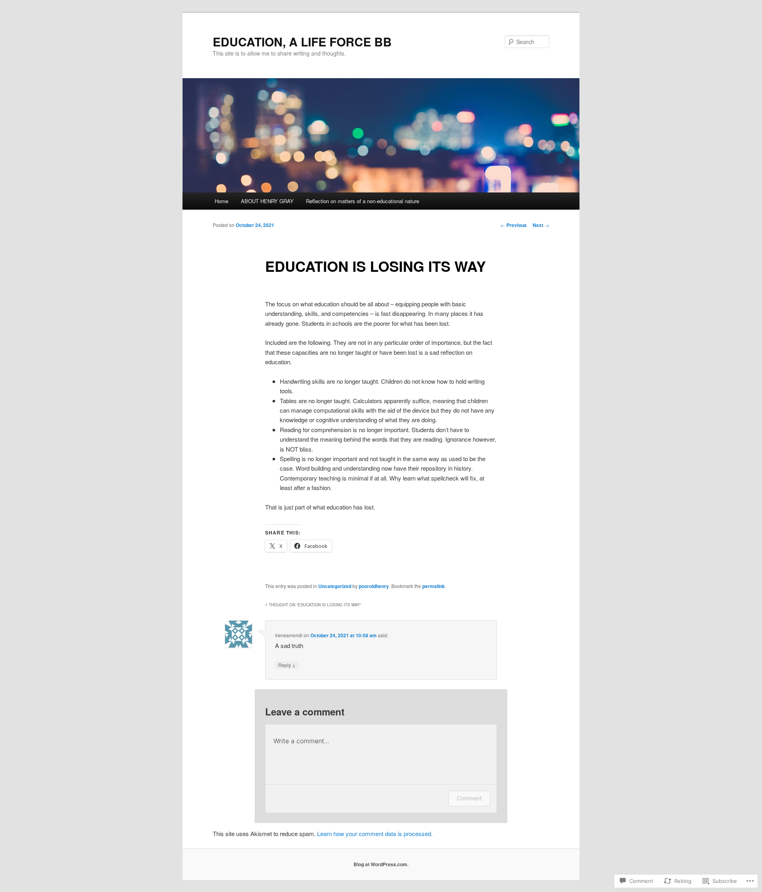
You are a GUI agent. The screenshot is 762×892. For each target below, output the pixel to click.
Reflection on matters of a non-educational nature (362, 201)
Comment (469, 798)
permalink (433, 586)
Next (541, 225)
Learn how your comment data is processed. (375, 833)
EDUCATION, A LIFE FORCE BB (302, 41)
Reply (287, 664)
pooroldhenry (374, 586)
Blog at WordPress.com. (381, 864)
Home (221, 201)
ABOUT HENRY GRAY (267, 201)
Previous (513, 225)
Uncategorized (334, 586)
